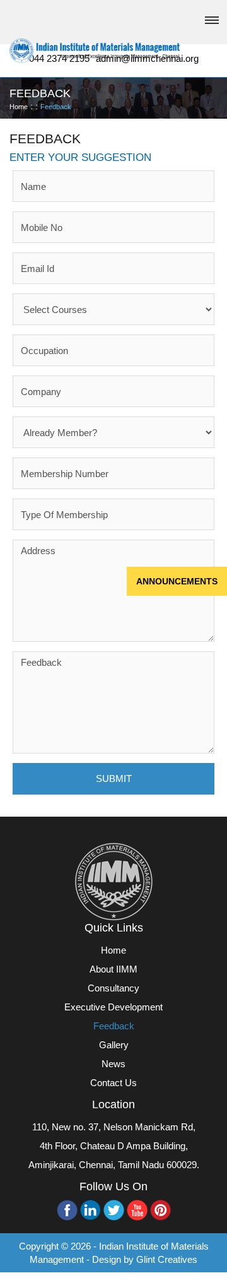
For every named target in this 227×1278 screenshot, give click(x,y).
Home (18, 106)
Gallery (114, 1044)
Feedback (55, 106)
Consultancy (113, 988)
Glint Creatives (166, 1259)
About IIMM (113, 969)
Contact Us (113, 1082)
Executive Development (113, 1007)
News (113, 1063)
